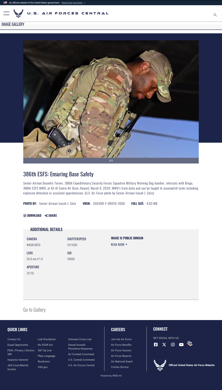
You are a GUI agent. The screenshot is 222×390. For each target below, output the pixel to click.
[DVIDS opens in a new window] (189, 343)
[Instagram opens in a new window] (172, 344)
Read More (118, 244)
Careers (118, 329)
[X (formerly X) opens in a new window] (164, 344)
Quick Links (17, 329)
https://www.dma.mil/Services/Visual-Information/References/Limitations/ (142, 274)
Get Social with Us (166, 338)
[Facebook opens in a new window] (155, 344)
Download (33, 215)
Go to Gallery (34, 309)
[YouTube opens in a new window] (181, 344)
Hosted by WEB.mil (111, 375)
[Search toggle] (216, 13)
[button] (74, 3)
